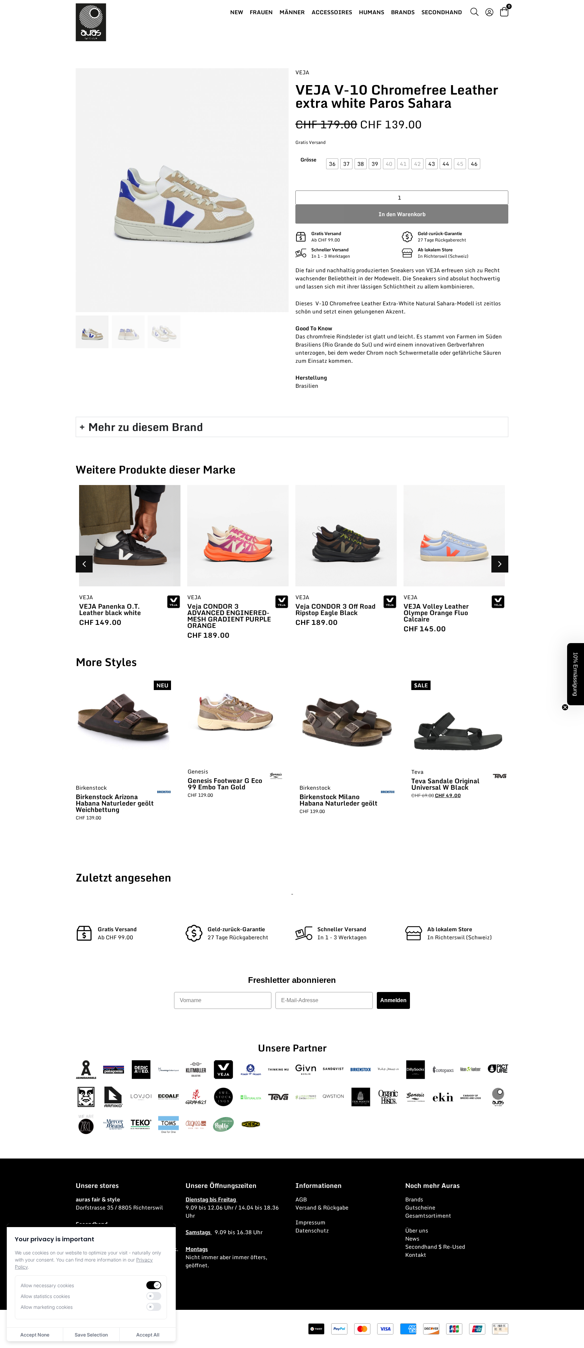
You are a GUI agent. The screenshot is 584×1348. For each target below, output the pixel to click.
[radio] (332, 164)
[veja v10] (182, 190)
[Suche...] (474, 13)
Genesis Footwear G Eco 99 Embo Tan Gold (225, 783)
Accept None (34, 1335)
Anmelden (393, 1000)
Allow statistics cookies (45, 1296)
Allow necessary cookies (47, 1285)
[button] (499, 564)
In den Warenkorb (402, 214)
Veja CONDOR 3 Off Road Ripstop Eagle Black (335, 609)
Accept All (148, 1335)
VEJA (302, 72)
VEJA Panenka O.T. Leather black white (110, 609)
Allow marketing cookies (47, 1307)
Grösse (308, 159)
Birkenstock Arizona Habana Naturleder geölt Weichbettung (115, 803)
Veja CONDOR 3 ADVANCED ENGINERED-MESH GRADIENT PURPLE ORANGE (229, 616)
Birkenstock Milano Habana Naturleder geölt (338, 799)
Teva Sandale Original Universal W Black (445, 783)
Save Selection (91, 1335)
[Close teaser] (565, 707)
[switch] (153, 1285)
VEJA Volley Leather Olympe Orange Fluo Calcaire (436, 612)
